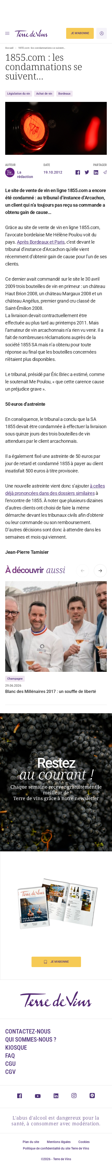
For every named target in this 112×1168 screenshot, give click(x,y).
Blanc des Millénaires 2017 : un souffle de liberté (50, 691)
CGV (10, 1071)
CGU (10, 1063)
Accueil (9, 48)
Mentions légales (59, 1142)
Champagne (15, 678)
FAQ (10, 1055)
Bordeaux (64, 93)
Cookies (84, 1142)
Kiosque (16, 1047)
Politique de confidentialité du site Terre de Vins (56, 1148)
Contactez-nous (28, 1031)
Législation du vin (18, 93)
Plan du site (31, 1142)
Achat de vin (44, 93)
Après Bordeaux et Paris (41, 242)
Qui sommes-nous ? (30, 1039)
